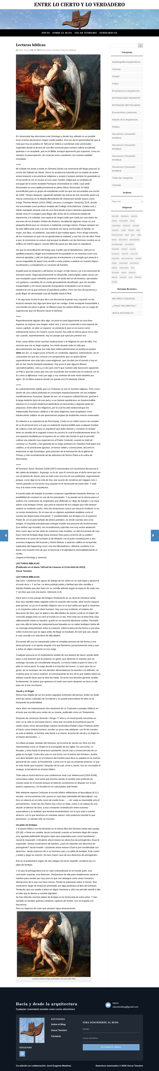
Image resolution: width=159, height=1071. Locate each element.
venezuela (123, 277)
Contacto (56, 1036)
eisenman (136, 225)
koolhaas (124, 249)
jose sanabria (129, 244)
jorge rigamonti (134, 240)
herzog (114, 240)
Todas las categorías (68, 50)
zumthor (114, 282)
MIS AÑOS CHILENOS (123, 298)
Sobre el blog (62, 33)
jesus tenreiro (123, 240)
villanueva (138, 277)
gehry (133, 235)
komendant (115, 249)
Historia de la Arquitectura (125, 119)
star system (115, 272)
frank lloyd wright (117, 235)
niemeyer (138, 258)
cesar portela (123, 221)
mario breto (115, 258)
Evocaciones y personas (51, 50)
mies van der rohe (127, 258)
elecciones (115, 230)
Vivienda (116, 185)
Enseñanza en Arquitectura (125, 91)
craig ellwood (116, 225)
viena (130, 277)
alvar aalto (115, 216)
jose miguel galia (117, 244)
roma (132, 268)
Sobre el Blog (58, 1024)
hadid (139, 235)
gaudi (127, 235)
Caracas (116, 69)
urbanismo (132, 272)
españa (123, 230)
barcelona (134, 216)
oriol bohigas (123, 263)
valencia (114, 277)
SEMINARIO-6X (108, 33)
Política (115, 127)
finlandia (131, 230)
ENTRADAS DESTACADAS (126, 105)
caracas (114, 221)
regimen (114, 268)
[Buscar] (140, 45)
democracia (126, 225)
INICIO (46, 33)
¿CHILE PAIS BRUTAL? (124, 306)
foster (138, 230)
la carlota (132, 249)
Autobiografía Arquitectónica (126, 62)
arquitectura (125, 216)
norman (114, 263)
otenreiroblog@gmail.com (125, 1007)
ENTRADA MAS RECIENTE (126, 98)
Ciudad (115, 76)
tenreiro (123, 272)
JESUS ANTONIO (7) (122, 313)
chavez (132, 221)
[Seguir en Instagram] (22, 1054)
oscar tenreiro (134, 263)
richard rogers (124, 268)
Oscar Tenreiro (86, 33)
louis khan (125, 254)
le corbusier (115, 254)
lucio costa (134, 254)
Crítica (115, 83)
